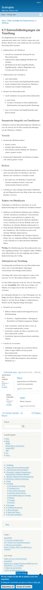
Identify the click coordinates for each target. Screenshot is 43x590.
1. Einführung (9, 465)
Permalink (4, 387)
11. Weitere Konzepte (12, 510)
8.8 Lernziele (11, 502)
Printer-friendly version (10, 372)
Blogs (7, 439)
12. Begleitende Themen (13, 512)
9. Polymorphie (10, 505)
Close (40, 574)
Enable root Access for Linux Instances (15, 559)
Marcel (19, 378)
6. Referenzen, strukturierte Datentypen (17, 479)
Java (7, 453)
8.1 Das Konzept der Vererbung (16, 486)
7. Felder (8, 481)
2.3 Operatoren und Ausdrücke (13, 545)
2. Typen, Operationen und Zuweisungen (17, 468)
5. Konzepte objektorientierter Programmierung (19, 477)
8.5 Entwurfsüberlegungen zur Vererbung (19, 495)
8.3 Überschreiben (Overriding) (16, 491)
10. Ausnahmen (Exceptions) (14, 508)
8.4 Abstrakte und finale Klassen (16, 493)
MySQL (8, 443)
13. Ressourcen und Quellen (14, 515)
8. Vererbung (9, 484)
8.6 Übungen (36, 413)
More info (37, 582)
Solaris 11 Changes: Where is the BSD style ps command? (18, 548)
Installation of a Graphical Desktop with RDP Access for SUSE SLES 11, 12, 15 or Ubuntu (20, 565)
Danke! (22, 397)
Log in (39, 2)
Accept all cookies (24, 587)
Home (4, 20)
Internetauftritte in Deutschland (15, 446)
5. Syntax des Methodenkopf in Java (14, 570)
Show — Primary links (8, 14)
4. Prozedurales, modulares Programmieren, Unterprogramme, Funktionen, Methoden (18, 473)
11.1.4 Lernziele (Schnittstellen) (13, 540)
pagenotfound (8, 538)
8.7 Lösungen (11, 500)
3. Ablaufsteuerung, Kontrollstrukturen (17, 470)
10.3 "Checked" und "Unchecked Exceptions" (17, 543)
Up (22, 413)
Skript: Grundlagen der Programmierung (20, 20)
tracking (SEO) (10, 448)
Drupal (8, 441)
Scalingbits (8, 7)
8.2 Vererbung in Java (13, 488)
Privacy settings (21, 573)
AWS (7, 451)
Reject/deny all (8, 587)
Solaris (8, 455)
